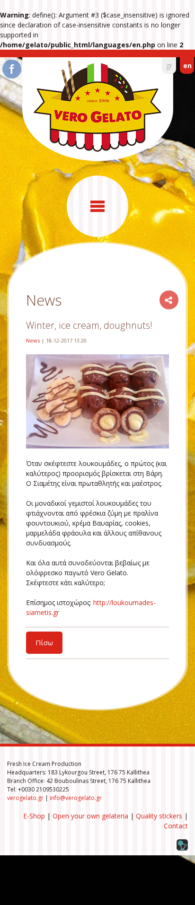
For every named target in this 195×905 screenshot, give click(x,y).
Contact (176, 825)
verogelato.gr (25, 798)
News (33, 340)
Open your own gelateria (90, 815)
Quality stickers (159, 815)
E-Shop (34, 815)
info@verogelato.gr (76, 798)
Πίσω (44, 642)
